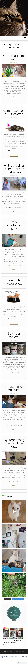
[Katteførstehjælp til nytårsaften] (14, 125)
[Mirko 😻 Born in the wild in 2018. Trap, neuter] (14, 585)
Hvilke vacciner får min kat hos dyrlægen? (14, 169)
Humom (9, 96)
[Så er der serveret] (14, 348)
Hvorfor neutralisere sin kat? (14, 225)
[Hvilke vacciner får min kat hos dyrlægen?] (14, 183)
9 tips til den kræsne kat (14, 282)
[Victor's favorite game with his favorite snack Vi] (14, 511)
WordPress (12, 651)
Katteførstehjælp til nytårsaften (14, 112)
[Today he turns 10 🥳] (14, 536)
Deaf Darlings (14, 18)
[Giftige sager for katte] (14, 70)
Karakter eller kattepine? (14, 388)
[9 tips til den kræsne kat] (14, 296)
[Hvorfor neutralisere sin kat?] (14, 240)
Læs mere (14, 100)
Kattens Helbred (13, 62)
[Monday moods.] (14, 560)
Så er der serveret (14, 335)
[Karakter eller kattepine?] (14, 401)
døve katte (10, 449)
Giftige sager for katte (14, 57)
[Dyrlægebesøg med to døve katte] (14, 458)
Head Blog (21, 651)
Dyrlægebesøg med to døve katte (14, 443)
